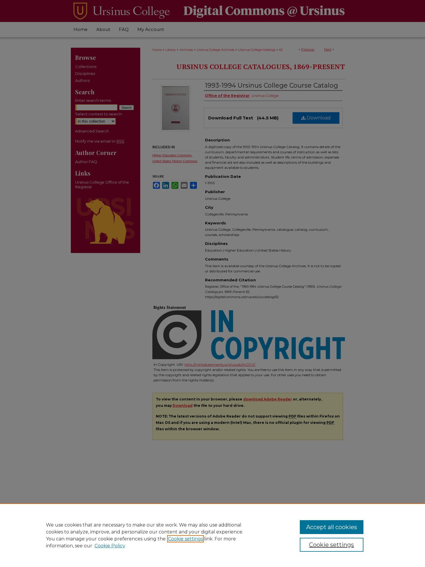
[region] (212, 535)
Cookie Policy (110, 545)
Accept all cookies (331, 527)
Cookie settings (185, 539)
